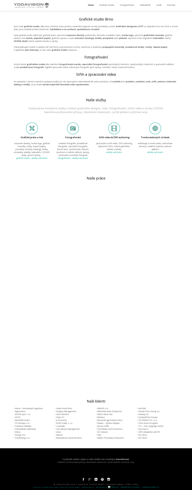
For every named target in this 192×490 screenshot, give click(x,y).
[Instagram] (108, 480)
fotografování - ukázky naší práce (73, 158)
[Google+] (89, 480)
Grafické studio (106, 5)
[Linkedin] (96, 480)
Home (91, 5)
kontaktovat (122, 459)
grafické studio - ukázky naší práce (32, 158)
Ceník (159, 5)
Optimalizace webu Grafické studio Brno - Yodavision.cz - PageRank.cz (74, 487)
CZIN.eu (36, 487)
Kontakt (171, 5)
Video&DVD (145, 5)
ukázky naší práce (114, 152)
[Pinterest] (102, 480)
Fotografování (127, 5)
